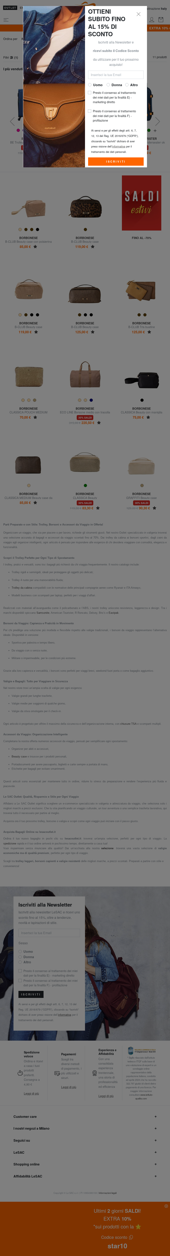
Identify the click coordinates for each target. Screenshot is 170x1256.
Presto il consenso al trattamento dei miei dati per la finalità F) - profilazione (114, 115)
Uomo (98, 84)
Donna (117, 84)
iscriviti (116, 161)
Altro (134, 84)
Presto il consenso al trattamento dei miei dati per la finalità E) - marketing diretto (114, 97)
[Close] (139, 14)
